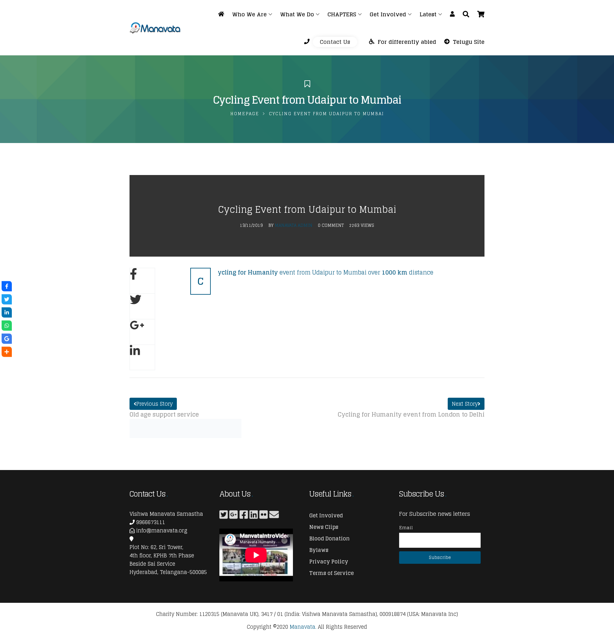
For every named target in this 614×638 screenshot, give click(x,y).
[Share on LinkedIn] (142, 357)
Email (406, 527)
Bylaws (318, 550)
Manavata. (303, 626)
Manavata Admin (293, 225)
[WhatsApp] (7, 326)
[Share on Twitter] (142, 306)
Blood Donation (329, 538)
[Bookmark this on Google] (7, 339)
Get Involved (326, 515)
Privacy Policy (328, 561)
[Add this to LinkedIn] (7, 312)
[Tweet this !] (7, 299)
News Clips (323, 526)
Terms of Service (331, 573)
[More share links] (7, 352)
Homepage (244, 113)
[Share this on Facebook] (7, 286)
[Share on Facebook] (142, 280)
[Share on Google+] (142, 332)
